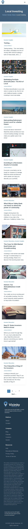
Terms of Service (11, 456)
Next (14, 394)
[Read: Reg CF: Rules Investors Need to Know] (14, 312)
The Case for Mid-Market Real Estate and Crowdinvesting (13, 246)
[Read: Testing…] (14, 30)
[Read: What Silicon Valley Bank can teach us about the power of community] (14, 190)
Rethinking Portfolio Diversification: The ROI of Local (14, 82)
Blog (7, 432)
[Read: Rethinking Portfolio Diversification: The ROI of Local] (14, 66)
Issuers (8, 440)
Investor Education (9, 200)
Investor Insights (8, 40)
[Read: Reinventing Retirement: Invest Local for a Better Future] (14, 107)
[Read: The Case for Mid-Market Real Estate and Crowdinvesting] (14, 231)
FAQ (7, 448)
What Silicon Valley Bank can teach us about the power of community (13, 205)
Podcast (8, 434)
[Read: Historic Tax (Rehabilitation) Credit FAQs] (14, 272)
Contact (8, 423)
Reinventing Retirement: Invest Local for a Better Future (13, 122)
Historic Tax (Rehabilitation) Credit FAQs (12, 287)
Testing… (7, 43)
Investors (8, 437)
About (7, 420)
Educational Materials (12, 451)
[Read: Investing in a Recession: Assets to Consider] (14, 150)
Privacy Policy (10, 453)
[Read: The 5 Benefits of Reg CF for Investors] (14, 353)
